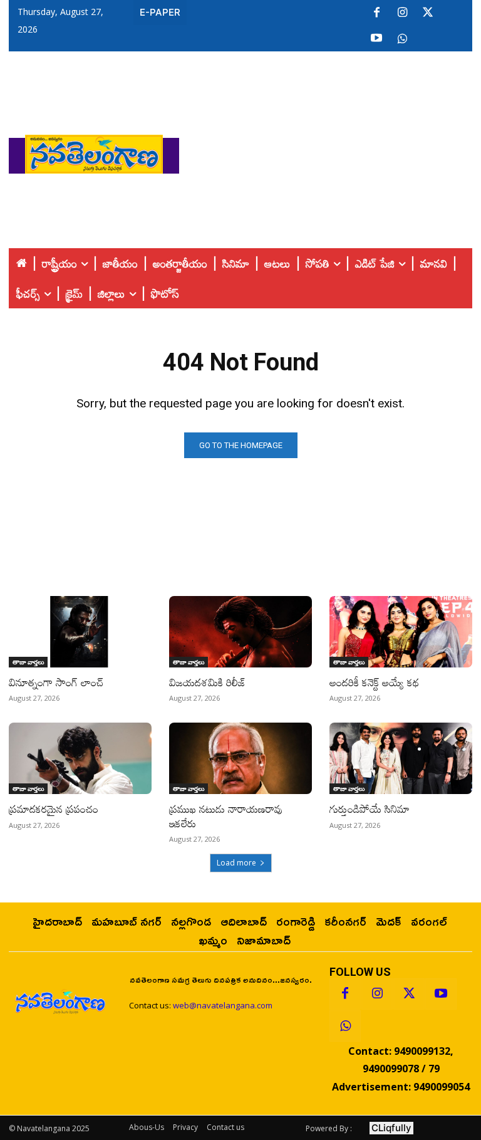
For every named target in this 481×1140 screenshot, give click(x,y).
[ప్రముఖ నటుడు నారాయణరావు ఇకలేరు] (240, 758)
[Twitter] (427, 13)
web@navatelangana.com (222, 1005)
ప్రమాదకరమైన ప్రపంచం (53, 808)
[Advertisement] (330, 151)
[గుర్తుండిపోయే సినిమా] (400, 758)
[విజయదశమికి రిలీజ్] (240, 631)
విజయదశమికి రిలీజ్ (207, 682)
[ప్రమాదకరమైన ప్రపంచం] (80, 758)
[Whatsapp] (345, 1026)
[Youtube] (376, 39)
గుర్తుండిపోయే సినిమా (369, 808)
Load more (236, 862)
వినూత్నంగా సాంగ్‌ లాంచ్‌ (56, 682)
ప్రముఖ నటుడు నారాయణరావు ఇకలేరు (225, 815)
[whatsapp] (402, 39)
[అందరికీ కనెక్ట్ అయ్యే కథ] (400, 631)
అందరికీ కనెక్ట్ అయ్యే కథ (374, 682)
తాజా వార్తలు (28, 661)
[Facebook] (376, 13)
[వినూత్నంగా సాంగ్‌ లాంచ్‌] (80, 631)
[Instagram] (402, 13)
